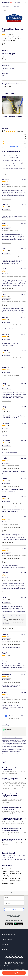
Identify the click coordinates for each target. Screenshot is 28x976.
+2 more (13, 40)
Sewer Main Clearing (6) (9, 166)
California (10, 963)
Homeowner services (8, 935)
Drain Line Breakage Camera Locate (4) (13, 168)
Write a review (14, 146)
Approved (5, 10)
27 (22, 716)
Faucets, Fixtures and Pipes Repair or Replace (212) (14, 156)
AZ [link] (11, 6)
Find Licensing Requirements (9, 751)
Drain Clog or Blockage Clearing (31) (12, 163)
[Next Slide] (6, 124)
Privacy (5, 963)
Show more (8, 733)
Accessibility (21, 963)
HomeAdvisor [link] (5, 6)
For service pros (7, 939)
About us (4, 949)
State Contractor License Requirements (12, 738)
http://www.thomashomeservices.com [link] (14, 859)
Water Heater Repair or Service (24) (12, 160)
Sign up (14, 909)
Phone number (8, 44)
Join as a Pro (17, 2)
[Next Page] (25, 716)
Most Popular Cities (7, 893)
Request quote (14, 973)
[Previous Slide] (3, 124)
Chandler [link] (16, 6)
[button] (12, 108)
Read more (6, 623)
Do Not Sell (15, 963)
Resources (5, 944)
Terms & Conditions (23, 965)
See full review (6, 199)
